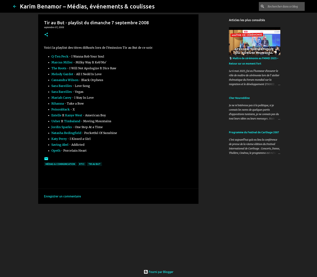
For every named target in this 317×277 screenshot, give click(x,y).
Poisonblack (60, 109)
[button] (46, 34)
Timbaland (72, 121)
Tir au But (94, 164)
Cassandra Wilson (64, 80)
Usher (55, 121)
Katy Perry (59, 139)
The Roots (58, 68)
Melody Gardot (62, 74)
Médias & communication (60, 164)
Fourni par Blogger (160, 272)
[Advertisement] (118, 235)
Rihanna (57, 103)
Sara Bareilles (61, 86)
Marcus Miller (62, 62)
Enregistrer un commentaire (62, 196)
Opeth (55, 150)
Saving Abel (59, 144)
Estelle (56, 115)
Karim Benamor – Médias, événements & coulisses (87, 6)
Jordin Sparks (61, 127)
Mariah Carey (61, 97)
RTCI (81, 164)
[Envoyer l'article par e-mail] (46, 160)
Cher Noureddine (239, 97)
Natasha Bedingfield (66, 133)
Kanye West (73, 115)
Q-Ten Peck (59, 56)
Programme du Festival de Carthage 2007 (254, 132)
